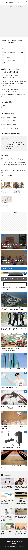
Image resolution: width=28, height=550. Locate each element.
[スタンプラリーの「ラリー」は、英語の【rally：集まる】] (6, 185)
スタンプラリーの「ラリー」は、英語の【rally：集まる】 (6, 190)
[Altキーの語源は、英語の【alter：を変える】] (6, 199)
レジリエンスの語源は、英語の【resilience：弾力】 (7, 487)
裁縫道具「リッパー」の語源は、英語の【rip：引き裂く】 (21, 533)
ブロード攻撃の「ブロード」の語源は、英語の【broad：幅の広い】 (12, 427)
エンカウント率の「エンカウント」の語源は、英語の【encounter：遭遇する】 (13, 407)
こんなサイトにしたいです (11, 541)
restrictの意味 (6, 54)
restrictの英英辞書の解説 (9, 60)
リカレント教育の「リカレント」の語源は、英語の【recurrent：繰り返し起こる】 (21, 503)
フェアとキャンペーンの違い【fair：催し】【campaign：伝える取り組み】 (11, 349)
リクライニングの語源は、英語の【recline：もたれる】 (7, 533)
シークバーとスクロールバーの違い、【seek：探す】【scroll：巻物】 (13, 288)
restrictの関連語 (7, 57)
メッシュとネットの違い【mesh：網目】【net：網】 (13, 368)
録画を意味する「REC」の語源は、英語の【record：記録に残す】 (21, 488)
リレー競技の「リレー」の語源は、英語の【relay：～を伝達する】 (7, 502)
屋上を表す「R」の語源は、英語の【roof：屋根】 (21, 516)
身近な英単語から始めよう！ (14, 2)
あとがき (5, 62)
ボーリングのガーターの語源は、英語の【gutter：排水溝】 (14, 466)
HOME (3, 6)
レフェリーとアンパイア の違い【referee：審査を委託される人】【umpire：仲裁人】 (14, 329)
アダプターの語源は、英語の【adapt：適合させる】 (13, 447)
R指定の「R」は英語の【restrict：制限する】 (13, 52)
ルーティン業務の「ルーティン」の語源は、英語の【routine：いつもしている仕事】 (7, 518)
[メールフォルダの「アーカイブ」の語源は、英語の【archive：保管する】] (18, 185)
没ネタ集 (14, 543)
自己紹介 (21, 541)
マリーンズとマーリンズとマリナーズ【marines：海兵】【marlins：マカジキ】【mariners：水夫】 (13, 308)
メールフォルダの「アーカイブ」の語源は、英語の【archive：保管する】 (18, 190)
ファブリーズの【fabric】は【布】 (9, 387)
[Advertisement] (14, 22)
